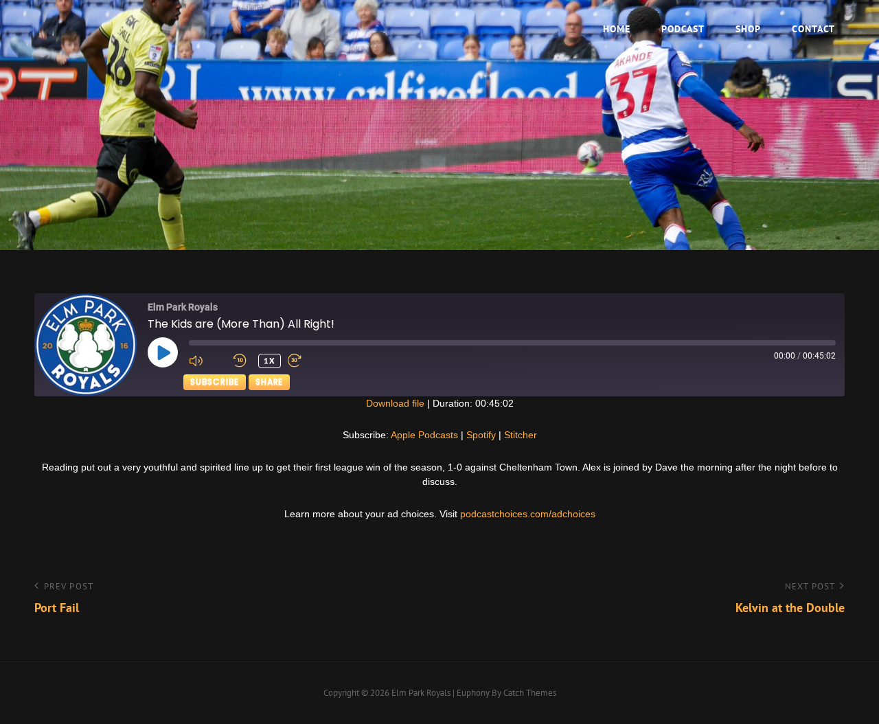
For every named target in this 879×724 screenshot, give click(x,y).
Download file (395, 403)
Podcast (683, 29)
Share (269, 381)
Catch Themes (529, 693)
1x (269, 360)
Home (616, 29)
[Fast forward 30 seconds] (306, 361)
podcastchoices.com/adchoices (527, 513)
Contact (813, 29)
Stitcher (520, 434)
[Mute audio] (207, 361)
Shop (748, 29)
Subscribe (214, 381)
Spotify (481, 434)
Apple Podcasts (424, 434)
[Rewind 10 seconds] (242, 361)
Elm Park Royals (420, 693)
